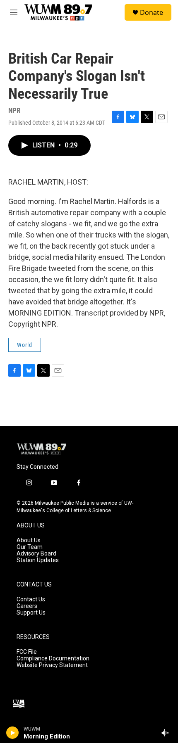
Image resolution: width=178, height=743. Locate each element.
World (24, 345)
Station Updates (38, 560)
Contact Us (31, 599)
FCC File (27, 652)
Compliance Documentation (53, 658)
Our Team (30, 547)
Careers (27, 606)
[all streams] (167, 732)
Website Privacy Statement (52, 665)
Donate (151, 12)
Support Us (31, 613)
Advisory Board (36, 554)
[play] (12, 733)
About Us (29, 540)
